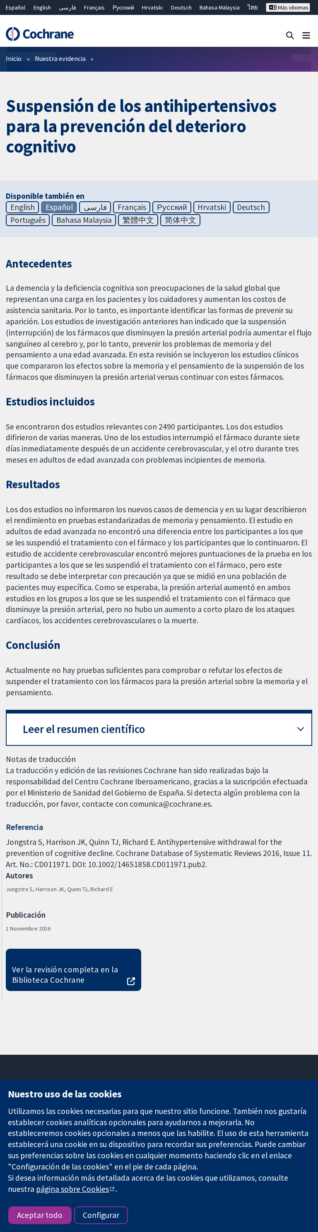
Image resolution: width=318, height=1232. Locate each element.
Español (15, 7)
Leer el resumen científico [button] (84, 729)
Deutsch (181, 7)
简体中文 (180, 220)
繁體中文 (138, 220)
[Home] (39, 34)
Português (28, 220)
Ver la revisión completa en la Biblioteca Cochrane (65, 974)
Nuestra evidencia (60, 58)
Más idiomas (292, 7)
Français (94, 7)
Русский (123, 7)
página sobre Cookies (72, 1189)
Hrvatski (152, 7)
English (42, 7)
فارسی (67, 7)
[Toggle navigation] (306, 35)
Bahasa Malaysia (220, 7)
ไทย (253, 7)
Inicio (14, 58)
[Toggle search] (290, 35)
